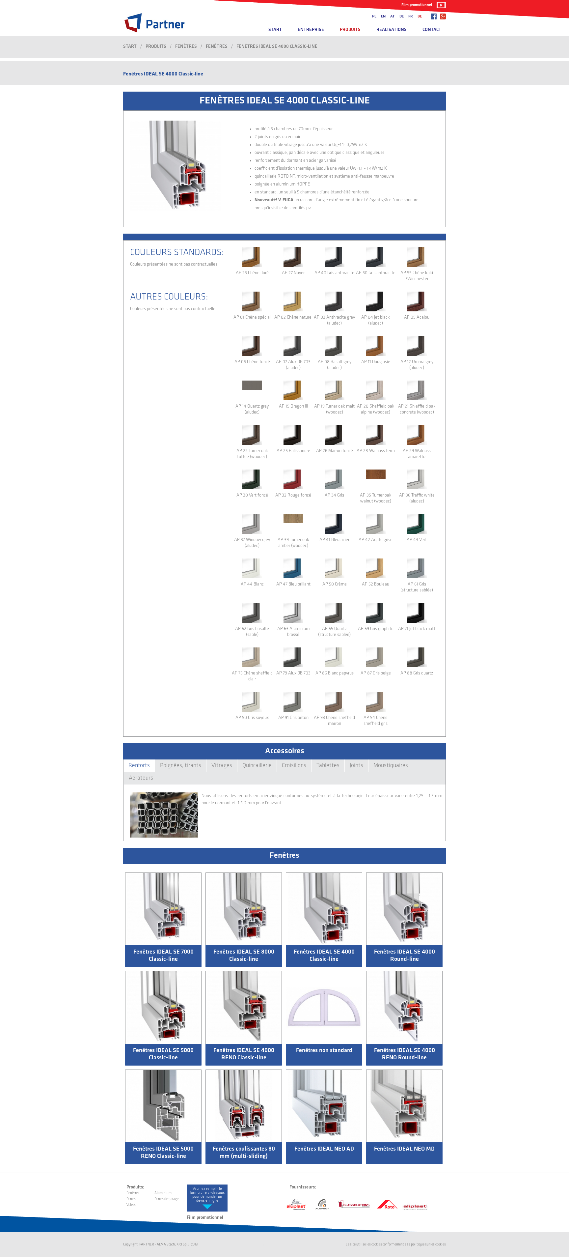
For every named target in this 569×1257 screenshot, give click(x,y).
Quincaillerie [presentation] (257, 766)
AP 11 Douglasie (375, 361)
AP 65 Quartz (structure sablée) (334, 631)
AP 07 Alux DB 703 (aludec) (293, 364)
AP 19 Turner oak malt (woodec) (334, 409)
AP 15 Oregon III (293, 406)
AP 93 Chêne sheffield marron (334, 720)
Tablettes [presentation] (327, 766)
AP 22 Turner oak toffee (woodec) (252, 453)
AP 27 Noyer (293, 273)
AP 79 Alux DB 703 (293, 673)
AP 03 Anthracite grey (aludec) (334, 320)
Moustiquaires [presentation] (390, 766)
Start (275, 29)
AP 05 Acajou (416, 317)
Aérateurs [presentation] (141, 778)
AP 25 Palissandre (293, 450)
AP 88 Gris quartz (416, 673)
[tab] (139, 765)
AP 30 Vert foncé (252, 495)
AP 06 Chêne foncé (252, 361)
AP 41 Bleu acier (334, 539)
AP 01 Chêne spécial (252, 317)
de (401, 16)
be (420, 16)
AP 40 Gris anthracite (334, 273)
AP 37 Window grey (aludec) (252, 542)
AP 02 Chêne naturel (293, 317)
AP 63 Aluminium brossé (293, 631)
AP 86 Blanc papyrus (334, 673)
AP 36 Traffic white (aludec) (417, 498)
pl (374, 16)
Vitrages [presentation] (221, 766)
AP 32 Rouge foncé (293, 495)
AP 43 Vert (417, 539)
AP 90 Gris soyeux (252, 717)
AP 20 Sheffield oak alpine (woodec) (375, 409)
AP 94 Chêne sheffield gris (376, 720)
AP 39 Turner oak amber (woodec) (293, 542)
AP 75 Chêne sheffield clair (252, 676)
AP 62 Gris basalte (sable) (252, 631)
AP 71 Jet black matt (416, 628)
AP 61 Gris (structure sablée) (416, 587)
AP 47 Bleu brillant (293, 584)
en (383, 16)
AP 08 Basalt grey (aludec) (334, 364)
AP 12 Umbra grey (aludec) (416, 364)
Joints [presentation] (356, 766)
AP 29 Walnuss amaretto (417, 453)
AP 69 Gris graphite (375, 628)
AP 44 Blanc (252, 584)
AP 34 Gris (334, 495)
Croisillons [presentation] (294, 766)
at (392, 16)
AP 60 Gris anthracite (375, 273)
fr (410, 16)
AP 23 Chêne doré (252, 273)
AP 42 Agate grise (376, 539)
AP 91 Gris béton (293, 717)
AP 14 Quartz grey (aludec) (252, 409)
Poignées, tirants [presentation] (180, 766)
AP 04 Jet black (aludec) (375, 320)
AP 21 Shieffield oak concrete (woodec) (417, 409)
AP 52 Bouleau (375, 584)
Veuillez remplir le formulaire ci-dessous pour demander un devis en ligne (207, 1195)
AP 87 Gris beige (376, 673)
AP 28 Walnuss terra (376, 450)
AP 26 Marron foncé (334, 450)
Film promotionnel (416, 5)
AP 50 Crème (334, 584)
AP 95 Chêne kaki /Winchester (416, 276)
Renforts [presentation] (139, 766)
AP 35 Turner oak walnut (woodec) (376, 498)
